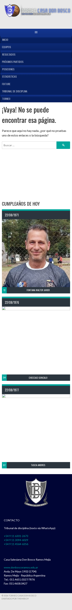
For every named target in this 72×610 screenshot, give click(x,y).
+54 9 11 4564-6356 (16, 544)
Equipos (6, 47)
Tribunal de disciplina (14, 91)
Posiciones (8, 69)
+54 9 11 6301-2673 (16, 536)
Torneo (6, 99)
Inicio (5, 40)
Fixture (6, 84)
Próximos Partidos (12, 62)
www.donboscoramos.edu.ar (21, 567)
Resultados (8, 54)
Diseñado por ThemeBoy (15, 598)
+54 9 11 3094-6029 (16, 540)
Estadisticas (9, 76)
